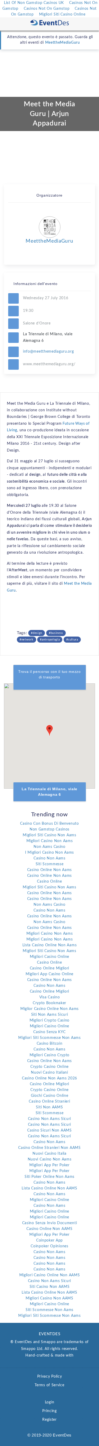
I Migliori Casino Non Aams (49, 852)
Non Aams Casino (49, 847)
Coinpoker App (49, 1240)
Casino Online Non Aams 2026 (49, 1078)
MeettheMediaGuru (62, 42)
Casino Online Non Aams (49, 870)
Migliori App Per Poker (49, 1165)
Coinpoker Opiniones (49, 1246)
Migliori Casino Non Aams (49, 841)
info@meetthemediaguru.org (48, 351)
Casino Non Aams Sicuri (49, 1119)
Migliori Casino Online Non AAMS (49, 1275)
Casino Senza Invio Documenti (49, 1223)
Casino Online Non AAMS (49, 1229)
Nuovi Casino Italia (49, 1153)
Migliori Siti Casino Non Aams (49, 835)
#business (56, 633)
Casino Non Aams (49, 858)
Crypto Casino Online (49, 1067)
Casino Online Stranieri (49, 1101)
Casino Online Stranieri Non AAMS (49, 1148)
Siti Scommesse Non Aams (49, 1310)
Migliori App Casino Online (49, 974)
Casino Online (49, 881)
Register (49, 1420)
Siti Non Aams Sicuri (49, 1015)
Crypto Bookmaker (49, 1003)
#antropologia (50, 639)
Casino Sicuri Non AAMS (49, 1130)
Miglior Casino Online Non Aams (49, 1009)
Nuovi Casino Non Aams (50, 1159)
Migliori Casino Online (49, 957)
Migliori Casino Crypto (49, 1055)
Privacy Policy (49, 1376)
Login (49, 1402)
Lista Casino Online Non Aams (49, 945)
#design (36, 633)
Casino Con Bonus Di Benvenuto (49, 823)
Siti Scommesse (50, 864)
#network (27, 639)
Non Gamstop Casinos (49, 829)
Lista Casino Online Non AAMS (49, 1188)
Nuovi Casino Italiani (49, 1072)
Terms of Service (49, 1385)
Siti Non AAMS (49, 1107)
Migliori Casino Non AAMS (49, 1298)
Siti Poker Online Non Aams (49, 1177)
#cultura (72, 639)
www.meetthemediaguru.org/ (49, 364)
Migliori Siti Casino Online (62, 14)
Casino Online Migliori (49, 968)
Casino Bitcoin (50, 1043)
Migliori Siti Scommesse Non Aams (49, 1038)
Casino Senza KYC (49, 1032)
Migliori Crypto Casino (49, 1020)
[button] (49, 730)
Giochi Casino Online (49, 1096)
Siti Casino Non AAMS (50, 1287)
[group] (49, 736)
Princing (49, 1411)
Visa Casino (49, 997)
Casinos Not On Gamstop (46, 9)
